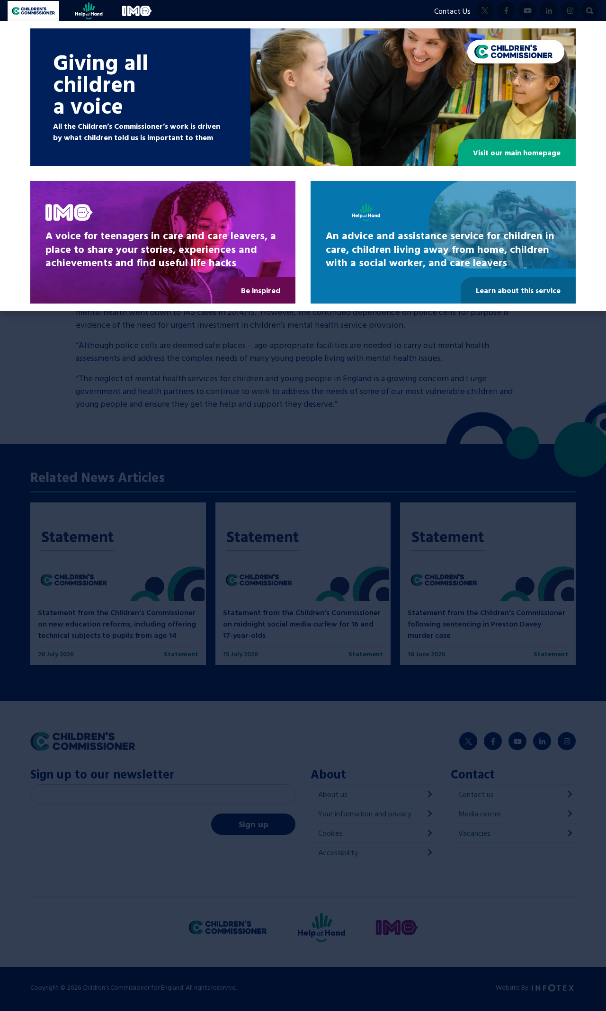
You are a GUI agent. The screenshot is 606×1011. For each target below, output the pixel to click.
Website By (513, 987)
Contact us (476, 794)
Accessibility (338, 852)
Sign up (253, 824)
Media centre (479, 813)
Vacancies (474, 833)
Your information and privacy (364, 813)
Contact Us (452, 11)
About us (333, 794)
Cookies (330, 833)
